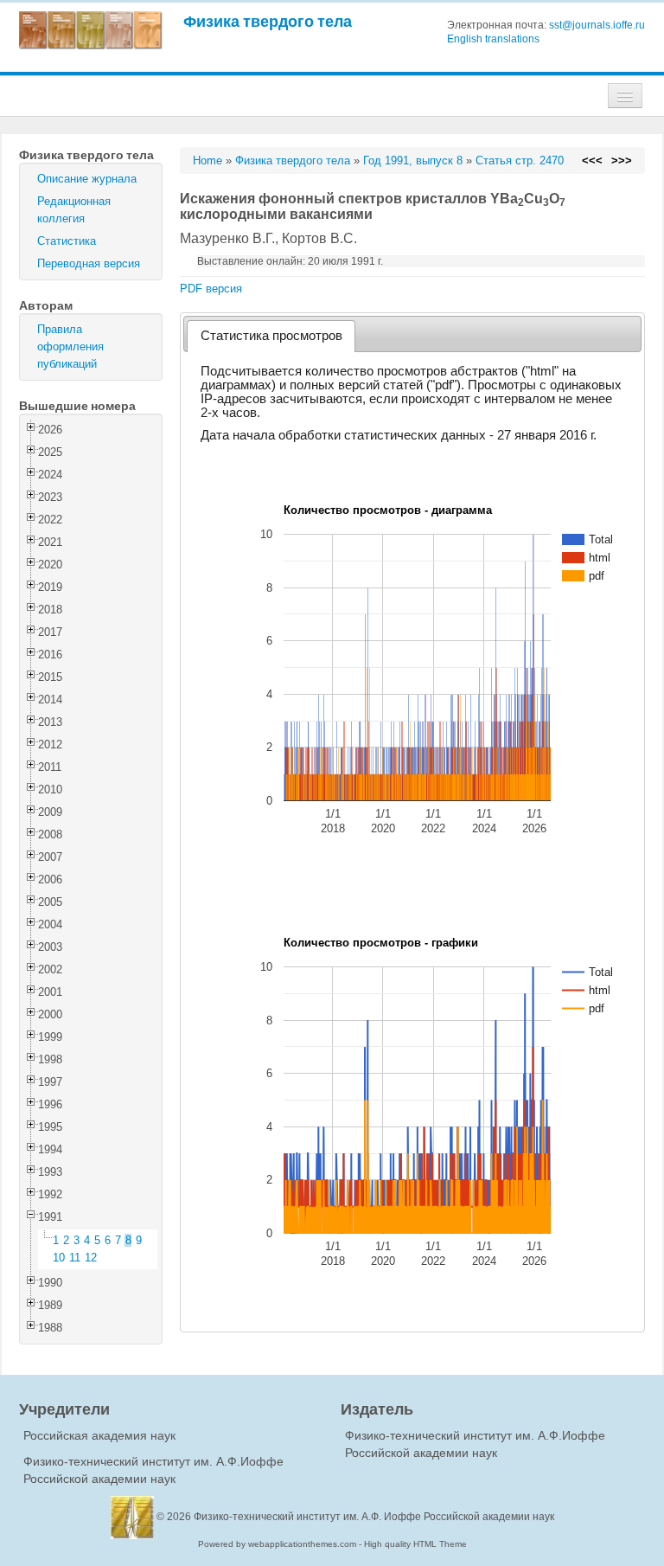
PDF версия (211, 288)
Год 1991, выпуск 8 (413, 160)
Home (207, 160)
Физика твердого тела (267, 21)
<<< (592, 160)
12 (91, 1257)
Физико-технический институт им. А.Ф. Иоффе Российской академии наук (374, 1517)
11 (74, 1257)
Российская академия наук (99, 1435)
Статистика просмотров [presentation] (271, 336)
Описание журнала (87, 178)
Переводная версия (88, 263)
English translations (493, 39)
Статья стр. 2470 (520, 160)
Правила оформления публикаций (70, 346)
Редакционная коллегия (74, 210)
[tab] (271, 336)
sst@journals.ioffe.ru (597, 25)
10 (59, 1257)
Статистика (66, 240)
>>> (621, 160)
